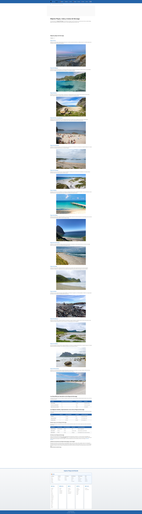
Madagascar (78, 489)
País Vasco (86, 481)
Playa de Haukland (54, 318)
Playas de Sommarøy (54, 145)
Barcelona (59, 477)
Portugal (52, 488)
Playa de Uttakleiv (54, 343)
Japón (68, 490)
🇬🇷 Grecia (78, 1)
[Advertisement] (69, 11)
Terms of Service (73, 512)
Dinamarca (52, 496)
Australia (86, 488)
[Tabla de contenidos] (53, 38)
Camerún (78, 488)
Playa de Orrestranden (55, 242)
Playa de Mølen (53, 291)
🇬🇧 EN (90, 1)
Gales (51, 505)
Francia (52, 489)
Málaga (52, 478)
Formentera (72, 481)
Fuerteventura (80, 481)
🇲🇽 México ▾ (66, 1)
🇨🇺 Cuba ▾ (70, 1)
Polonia (52, 500)
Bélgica (52, 501)
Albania (52, 494)
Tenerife (79, 477)
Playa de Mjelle (53, 190)
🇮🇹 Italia (86, 1)
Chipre (52, 507)
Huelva (52, 481)
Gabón (77, 494)
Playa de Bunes (53, 92)
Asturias (86, 478)
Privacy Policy (68, 512)
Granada (52, 482)
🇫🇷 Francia (82, 1)
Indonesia (69, 489)
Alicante (66, 478)
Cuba (60, 489)
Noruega (52, 499)
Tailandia (69, 488)
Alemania (52, 495)
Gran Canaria (79, 478)
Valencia (66, 477)
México (60, 488)
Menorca (72, 478)
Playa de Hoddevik (54, 68)
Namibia (78, 490)
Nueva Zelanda (87, 489)
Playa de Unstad (53, 266)
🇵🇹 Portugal (74, 1)
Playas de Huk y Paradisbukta (56, 117)
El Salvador (61, 490)
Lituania (52, 502)
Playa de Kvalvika (53, 215)
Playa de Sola (53, 40)
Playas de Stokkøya (54, 170)
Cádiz (51, 477)
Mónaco (52, 506)
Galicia (86, 477)
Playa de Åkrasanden (54, 368)
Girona (58, 478)
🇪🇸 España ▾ (61, 1)
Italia (51, 490)
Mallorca (72, 477)
